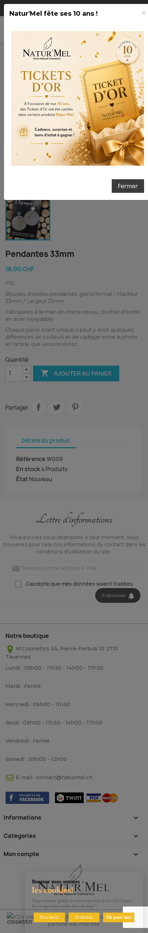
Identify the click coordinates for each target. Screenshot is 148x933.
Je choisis (84, 917)
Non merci (49, 917)
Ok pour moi (118, 917)
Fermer (128, 186)
